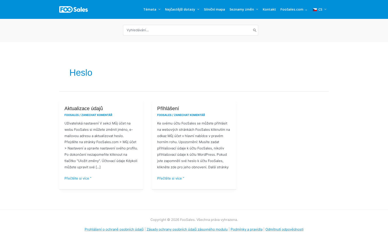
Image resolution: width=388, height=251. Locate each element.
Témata (149, 9)
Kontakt (269, 9)
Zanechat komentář (96, 115)
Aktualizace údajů (83, 108)
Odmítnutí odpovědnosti (284, 229)
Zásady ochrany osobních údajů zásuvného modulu (187, 229)
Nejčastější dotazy (180, 9)
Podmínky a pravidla (246, 229)
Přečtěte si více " (77, 177)
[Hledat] (255, 30)
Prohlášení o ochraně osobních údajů (114, 229)
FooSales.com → (294, 9)
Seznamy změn (241, 9)
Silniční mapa (214, 9)
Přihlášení (168, 108)
